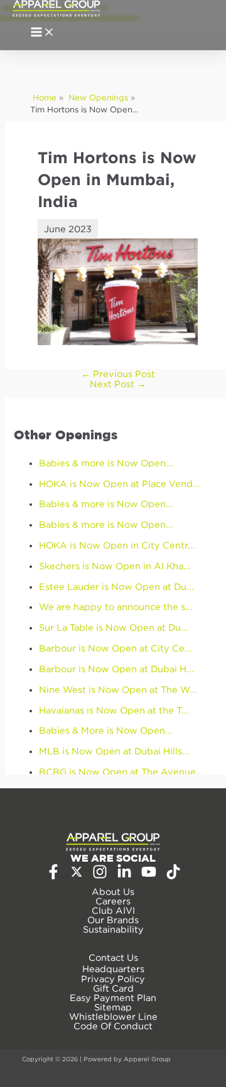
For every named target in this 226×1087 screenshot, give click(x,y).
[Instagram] (99, 876)
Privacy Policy (113, 978)
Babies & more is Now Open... (106, 463)
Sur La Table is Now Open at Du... (113, 627)
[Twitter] (76, 874)
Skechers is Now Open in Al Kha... (115, 565)
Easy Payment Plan (113, 997)
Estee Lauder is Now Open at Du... (116, 586)
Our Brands (113, 919)
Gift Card (113, 988)
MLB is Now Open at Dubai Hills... (114, 751)
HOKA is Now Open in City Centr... (117, 545)
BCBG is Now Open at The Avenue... (121, 771)
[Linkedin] (124, 876)
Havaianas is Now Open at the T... (114, 710)
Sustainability (113, 929)
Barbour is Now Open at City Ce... (115, 648)
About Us (113, 891)
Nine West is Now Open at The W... (118, 689)
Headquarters (113, 968)
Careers (113, 901)
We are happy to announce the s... (116, 606)
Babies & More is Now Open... (106, 730)
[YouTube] (148, 876)
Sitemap (113, 1007)
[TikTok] (173, 876)
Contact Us (113, 957)
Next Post (118, 383)
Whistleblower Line (113, 1016)
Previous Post (118, 373)
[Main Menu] (43, 33)
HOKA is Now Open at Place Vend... (119, 483)
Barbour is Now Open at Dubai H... (116, 668)
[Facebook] (53, 876)
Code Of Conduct (113, 1026)
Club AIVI (113, 910)
